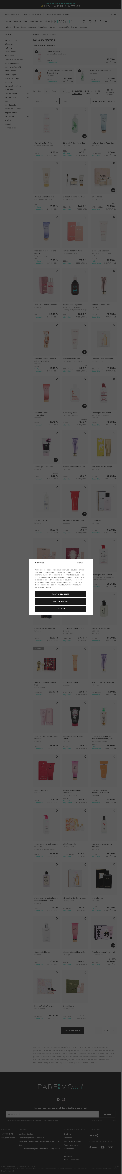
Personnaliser (61, 601)
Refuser (60, 608)
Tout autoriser (60, 594)
